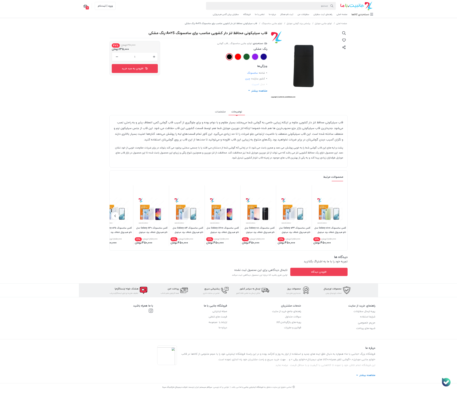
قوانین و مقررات (292, 327)
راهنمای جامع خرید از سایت (286, 311)
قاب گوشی (222, 43)
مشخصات (220, 111)
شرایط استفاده (367, 316)
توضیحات (236, 111)
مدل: (262, 84)
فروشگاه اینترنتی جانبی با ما (251, 387)
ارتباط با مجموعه (218, 322)
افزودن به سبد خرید (133, 68)
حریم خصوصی (366, 322)
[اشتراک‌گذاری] (344, 47)
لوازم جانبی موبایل (323, 23)
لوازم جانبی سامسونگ (272, 23)
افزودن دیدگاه (319, 272)
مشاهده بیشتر (259, 90)
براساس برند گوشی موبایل (298, 23)
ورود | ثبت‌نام (105, 6)
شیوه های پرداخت (365, 328)
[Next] (115, 216)
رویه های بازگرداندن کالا (288, 322)
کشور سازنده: (258, 78)
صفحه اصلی (341, 23)
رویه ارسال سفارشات (364, 311)
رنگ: (264, 49)
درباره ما (223, 327)
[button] (362, 14)
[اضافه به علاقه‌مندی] (344, 40)
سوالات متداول (293, 316)
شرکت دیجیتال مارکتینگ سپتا (174, 387)
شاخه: (261, 73)
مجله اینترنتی (219, 311)
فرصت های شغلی (218, 316)
